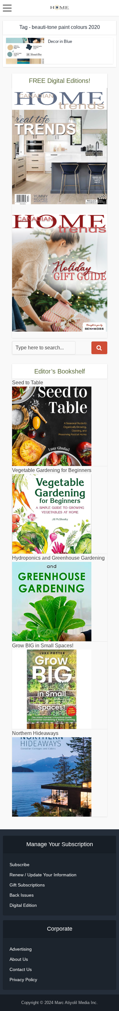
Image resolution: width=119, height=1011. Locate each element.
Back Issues (22, 895)
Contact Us (21, 969)
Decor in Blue (60, 41)
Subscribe (20, 864)
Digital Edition (23, 905)
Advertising (21, 949)
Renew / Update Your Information (43, 874)
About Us (19, 959)
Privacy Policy (23, 979)
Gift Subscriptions (27, 884)
